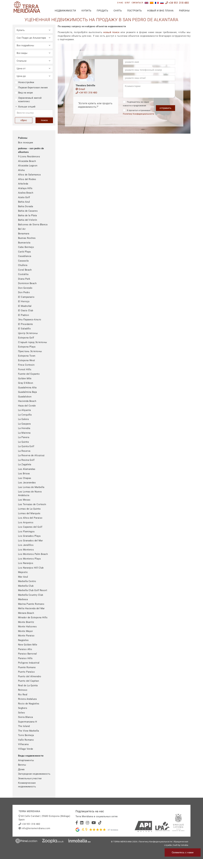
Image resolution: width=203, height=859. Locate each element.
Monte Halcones (27, 626)
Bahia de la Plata (27, 215)
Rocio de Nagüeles (28, 703)
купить (86, 10)
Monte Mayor (25, 631)
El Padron (23, 315)
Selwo (21, 712)
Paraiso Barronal (27, 653)
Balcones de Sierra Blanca (32, 224)
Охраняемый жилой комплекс (30, 99)
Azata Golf (24, 197)
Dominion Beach (27, 283)
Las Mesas (24, 499)
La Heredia (24, 428)
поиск (44, 120)
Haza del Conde (27, 405)
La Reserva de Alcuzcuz (31, 455)
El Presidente (25, 324)
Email (81, 89)
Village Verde (25, 748)
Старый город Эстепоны (32, 342)
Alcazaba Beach (27, 161)
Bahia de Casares (28, 210)
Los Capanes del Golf (30, 526)
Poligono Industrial (28, 662)
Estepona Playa (26, 346)
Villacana (23, 744)
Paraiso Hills (25, 658)
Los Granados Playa (29, 536)
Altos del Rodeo (27, 179)
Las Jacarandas (27, 482)
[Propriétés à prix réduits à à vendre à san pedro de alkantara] (157, 3)
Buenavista (24, 242)
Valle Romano (26, 739)
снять (118, 10)
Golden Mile (25, 378)
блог (127, 3)
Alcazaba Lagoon (27, 165)
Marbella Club (26, 585)
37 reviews (113, 830)
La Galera (23, 419)
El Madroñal (25, 306)
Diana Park (24, 278)
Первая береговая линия (33, 87)
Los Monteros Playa (29, 558)
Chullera (22, 265)
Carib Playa (24, 251)
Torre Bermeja (26, 735)
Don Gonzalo (25, 287)
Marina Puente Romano (31, 604)
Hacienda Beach (27, 401)
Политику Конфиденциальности (138, 114)
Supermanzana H (27, 721)
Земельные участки (30, 778)
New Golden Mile (27, 644)
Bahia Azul (24, 201)
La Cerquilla (25, 414)
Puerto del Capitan (28, 680)
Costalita (23, 274)
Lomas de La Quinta (29, 508)
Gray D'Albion (25, 383)
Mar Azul (23, 576)
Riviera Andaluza (27, 699)
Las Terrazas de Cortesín (32, 504)
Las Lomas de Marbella (31, 487)
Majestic (23, 572)
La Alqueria (24, 410)
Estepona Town (26, 355)
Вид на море (25, 92)
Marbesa (23, 599)
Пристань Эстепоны (30, 351)
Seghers (22, 708)
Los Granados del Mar (30, 540)
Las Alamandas (26, 469)
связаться (137, 3)
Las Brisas (24, 473)
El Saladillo (24, 328)
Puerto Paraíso (26, 671)
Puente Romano (27, 667)
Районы (184, 10)
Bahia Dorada (25, 206)
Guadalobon (25, 396)
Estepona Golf (26, 337)
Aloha (21, 170)
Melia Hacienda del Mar (31, 608)
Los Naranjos (25, 563)
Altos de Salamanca (29, 174)
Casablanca (24, 256)
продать (102, 10)
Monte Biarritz (26, 622)
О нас (120, 3)
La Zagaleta (24, 464)
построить (134, 10)
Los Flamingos (26, 531)
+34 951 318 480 (178, 2)
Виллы (22, 764)
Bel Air (22, 229)
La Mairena (24, 432)
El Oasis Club (25, 310)
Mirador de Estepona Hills (32, 617)
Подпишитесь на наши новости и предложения (136, 104)
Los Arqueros (25, 522)
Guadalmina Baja (27, 392)
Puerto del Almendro (29, 676)
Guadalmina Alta (27, 387)
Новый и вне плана (160, 10)
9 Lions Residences (29, 156)
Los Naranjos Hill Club (31, 567)
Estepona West (26, 360)
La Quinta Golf (26, 446)
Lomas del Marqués (29, 513)
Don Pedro (24, 292)
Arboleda (23, 183)
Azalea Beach (25, 192)
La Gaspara (24, 423)
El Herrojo (24, 301)
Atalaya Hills (25, 188)
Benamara (23, 233)
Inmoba (184, 845)
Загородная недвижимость (34, 773)
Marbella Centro (27, 581)
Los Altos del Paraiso (30, 517)
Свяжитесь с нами (182, 852)
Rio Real (22, 694)
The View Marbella (28, 730)
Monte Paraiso (26, 635)
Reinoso (22, 690)
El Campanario (26, 297)
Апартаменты (26, 760)
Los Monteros (26, 549)
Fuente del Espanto (29, 373)
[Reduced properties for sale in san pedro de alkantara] (146, 3)
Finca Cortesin (26, 364)
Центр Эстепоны (28, 333)
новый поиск (111, 32)
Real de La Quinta (28, 685)
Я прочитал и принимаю (138, 112)
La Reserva (24, 451)
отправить (165, 108)
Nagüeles (23, 640)
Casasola (23, 260)
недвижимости (65, 10)
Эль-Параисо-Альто (29, 319)
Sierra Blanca (25, 717)
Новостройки (26, 82)
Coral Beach (25, 269)
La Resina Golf (26, 460)
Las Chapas (24, 478)
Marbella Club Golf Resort (32, 590)
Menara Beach (26, 613)
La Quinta (23, 441)
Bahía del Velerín (27, 219)
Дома (21, 769)
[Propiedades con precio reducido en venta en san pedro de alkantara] (152, 3)
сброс (23, 120)
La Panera (23, 437)
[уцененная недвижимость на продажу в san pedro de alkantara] (162, 3)
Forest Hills (24, 369)
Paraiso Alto (25, 649)
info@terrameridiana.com (36, 828)
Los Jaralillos (25, 545)
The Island (24, 726)
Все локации (25, 142)
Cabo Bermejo (26, 247)
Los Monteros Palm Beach (33, 554)
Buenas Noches (27, 238)
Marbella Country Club (30, 594)
